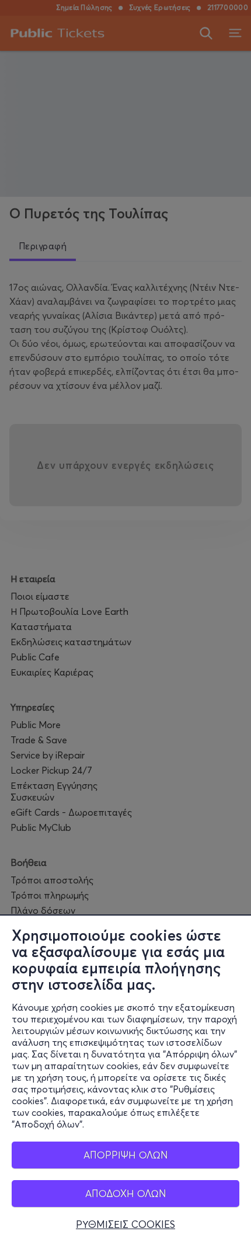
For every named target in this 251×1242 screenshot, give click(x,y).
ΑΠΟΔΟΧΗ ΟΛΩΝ (125, 1193)
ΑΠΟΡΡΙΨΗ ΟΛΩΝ (125, 1155)
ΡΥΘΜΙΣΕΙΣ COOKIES (125, 1224)
